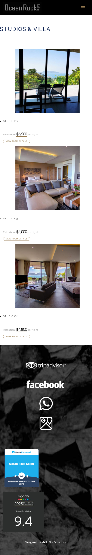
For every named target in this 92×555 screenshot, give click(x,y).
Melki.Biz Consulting (54, 542)
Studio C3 (10, 218)
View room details (16, 141)
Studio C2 (10, 316)
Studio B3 (10, 121)
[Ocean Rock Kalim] (23, 7)
